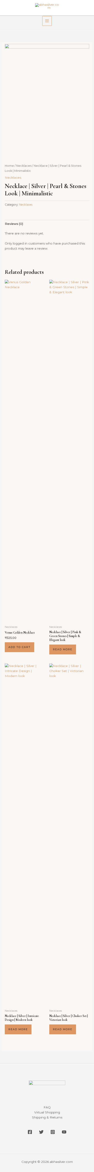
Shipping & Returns (47, 1117)
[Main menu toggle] (47, 21)
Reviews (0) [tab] (14, 224)
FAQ (47, 1107)
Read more (62, 649)
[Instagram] (52, 1132)
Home (9, 165)
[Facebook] (30, 1132)
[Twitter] (41, 1132)
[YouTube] (64, 1132)
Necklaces (23, 165)
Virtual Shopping (47, 1112)
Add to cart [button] (19, 647)
